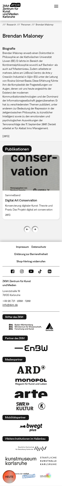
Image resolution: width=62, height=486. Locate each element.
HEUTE (9, 476)
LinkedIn (49, 271)
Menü (56, 6)
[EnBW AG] (31, 348)
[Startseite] (14, 10)
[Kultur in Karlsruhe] (41, 406)
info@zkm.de (10, 304)
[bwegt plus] (31, 427)
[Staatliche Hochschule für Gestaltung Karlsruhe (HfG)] (31, 449)
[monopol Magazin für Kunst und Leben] (31, 382)
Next (35, 229)
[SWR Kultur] (25, 406)
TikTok (40, 271)
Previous (27, 229)
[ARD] (31, 369)
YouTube (31, 271)
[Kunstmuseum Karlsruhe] (21, 461)
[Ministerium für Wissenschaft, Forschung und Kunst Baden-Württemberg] (24, 327)
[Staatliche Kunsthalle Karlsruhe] (48, 461)
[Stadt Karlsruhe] (49, 327)
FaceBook (12, 271)
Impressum (22, 246)
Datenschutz (38, 246)
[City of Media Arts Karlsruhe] (46, 476)
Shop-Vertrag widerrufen (31, 261)
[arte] (31, 394)
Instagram (22, 271)
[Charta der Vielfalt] (22, 476)
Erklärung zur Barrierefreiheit (31, 254)
